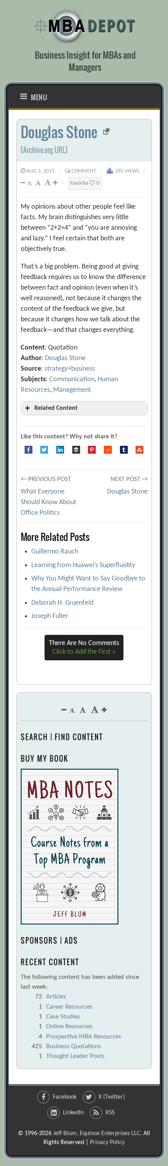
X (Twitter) (111, 1097)
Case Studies (63, 1016)
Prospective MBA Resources (83, 1036)
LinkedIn (73, 1113)
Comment (83, 171)
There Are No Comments (84, 648)
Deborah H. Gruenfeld (62, 603)
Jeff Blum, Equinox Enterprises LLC (96, 1133)
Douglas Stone (59, 131)
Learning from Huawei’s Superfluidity (83, 565)
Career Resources (69, 1007)
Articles (56, 996)
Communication (72, 379)
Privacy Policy (107, 1142)
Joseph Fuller (49, 616)
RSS (109, 1113)
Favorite (84, 183)
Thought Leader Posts (75, 1056)
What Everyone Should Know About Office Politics (48, 502)
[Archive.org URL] (44, 150)
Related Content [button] (56, 408)
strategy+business (70, 369)
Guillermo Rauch (54, 551)
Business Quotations (73, 1046)
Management (72, 390)
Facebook (65, 1097)
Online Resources (69, 1026)
